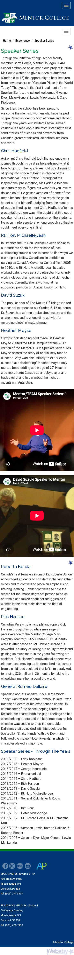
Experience (22, 40)
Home (7, 40)
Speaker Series (44, 40)
